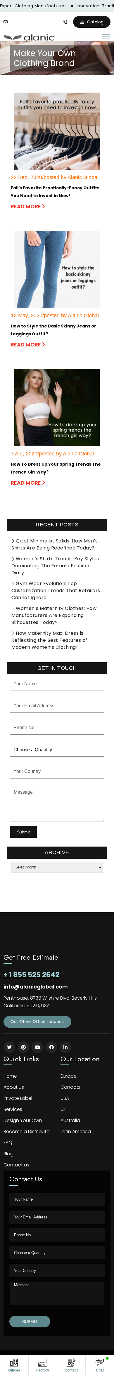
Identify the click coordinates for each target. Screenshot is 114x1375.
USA (65, 1098)
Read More (26, 206)
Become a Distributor (27, 1131)
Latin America (76, 1131)
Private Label (18, 1098)
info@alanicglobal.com (36, 986)
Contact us (16, 1164)
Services (13, 1109)
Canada (70, 1087)
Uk (63, 1109)
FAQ (8, 1142)
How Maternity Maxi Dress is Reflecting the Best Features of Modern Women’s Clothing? (49, 640)
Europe (69, 1076)
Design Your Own (23, 1120)
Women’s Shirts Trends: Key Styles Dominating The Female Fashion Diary (55, 565)
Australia (70, 1120)
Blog (8, 1153)
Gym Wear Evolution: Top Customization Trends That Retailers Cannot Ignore (55, 590)
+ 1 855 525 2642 (31, 974)
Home (10, 1076)
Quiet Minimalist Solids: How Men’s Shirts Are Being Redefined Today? (54, 544)
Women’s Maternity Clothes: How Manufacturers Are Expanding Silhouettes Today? (53, 615)
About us (14, 1087)
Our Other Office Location (37, 1021)
